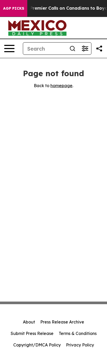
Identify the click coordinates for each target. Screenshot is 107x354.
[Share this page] (99, 48)
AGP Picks (13, 8)
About (29, 322)
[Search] (72, 49)
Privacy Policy (80, 344)
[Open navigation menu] (9, 48)
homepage (61, 85)
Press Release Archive (62, 322)
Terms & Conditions (78, 333)
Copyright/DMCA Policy (37, 344)
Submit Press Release (32, 333)
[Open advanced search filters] (85, 49)
